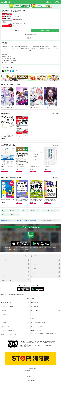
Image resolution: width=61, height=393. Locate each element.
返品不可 (14, 25)
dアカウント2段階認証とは (7, 330)
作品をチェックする (31, 34)
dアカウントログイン (6, 314)
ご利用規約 (3, 322)
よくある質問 (34, 306)
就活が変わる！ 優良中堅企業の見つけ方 (31, 220)
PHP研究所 (8, 56)
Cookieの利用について (37, 330)
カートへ (17, 30)
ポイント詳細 (16, 21)
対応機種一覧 (34, 302)
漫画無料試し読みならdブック (6, 220)
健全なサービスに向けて (37, 326)
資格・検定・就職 (11, 58)
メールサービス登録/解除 (7, 306)
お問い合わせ (4, 310)
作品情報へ (29, 38)
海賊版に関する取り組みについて (9, 334)
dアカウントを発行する (30, 368)
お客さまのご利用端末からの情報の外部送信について (44, 334)
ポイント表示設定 (35, 310)
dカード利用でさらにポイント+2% (19, 23)
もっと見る (55, 113)
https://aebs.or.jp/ (25, 346)
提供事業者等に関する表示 (38, 322)
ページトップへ (30, 376)
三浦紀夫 (15, 14)
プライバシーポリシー (6, 326)
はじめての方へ (7, 302)
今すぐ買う (46, 30)
